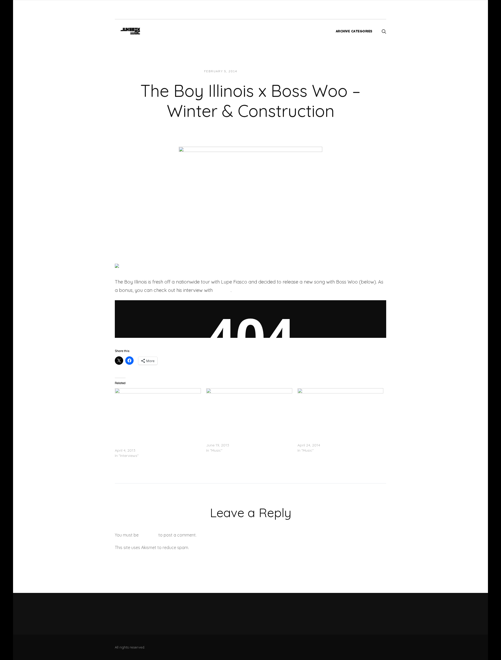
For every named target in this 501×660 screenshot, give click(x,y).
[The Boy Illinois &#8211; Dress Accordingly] (340, 412)
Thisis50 (222, 290)
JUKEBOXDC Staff (259, 71)
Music (287, 71)
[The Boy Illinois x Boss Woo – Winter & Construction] (250, 194)
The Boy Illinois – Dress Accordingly (327, 440)
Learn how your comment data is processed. (233, 547)
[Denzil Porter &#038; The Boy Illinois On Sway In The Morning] (158, 412)
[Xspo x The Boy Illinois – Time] (249, 412)
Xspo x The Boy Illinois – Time (231, 440)
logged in (148, 535)
